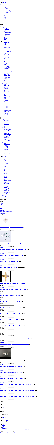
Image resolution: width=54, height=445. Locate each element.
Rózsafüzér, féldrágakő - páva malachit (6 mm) (10, 243)
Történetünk (7, 7)
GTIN (1, 207)
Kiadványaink (5, 9)
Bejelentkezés (4, 2)
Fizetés (5, 18)
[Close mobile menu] (0, 118)
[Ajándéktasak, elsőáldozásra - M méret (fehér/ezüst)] (1, 376)
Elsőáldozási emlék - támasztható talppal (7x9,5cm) (11, 307)
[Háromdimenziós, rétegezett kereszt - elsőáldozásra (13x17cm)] (5, 281)
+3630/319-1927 (4, 417)
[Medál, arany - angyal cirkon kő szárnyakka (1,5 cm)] (2, 253)
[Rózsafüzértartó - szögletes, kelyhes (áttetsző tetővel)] (5, 225)
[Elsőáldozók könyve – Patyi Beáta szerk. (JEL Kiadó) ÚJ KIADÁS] (2, 342)
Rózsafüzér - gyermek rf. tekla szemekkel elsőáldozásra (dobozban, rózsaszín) (17, 390)
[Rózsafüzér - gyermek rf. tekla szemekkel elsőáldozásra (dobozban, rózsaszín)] (2, 388)
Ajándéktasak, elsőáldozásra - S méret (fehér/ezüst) (11, 372)
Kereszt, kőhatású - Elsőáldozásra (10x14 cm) (10, 295)
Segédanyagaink (7, 34)
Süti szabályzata (6, 38)
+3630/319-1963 (12, 421)
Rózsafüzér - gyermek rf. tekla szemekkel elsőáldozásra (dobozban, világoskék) (17, 396)
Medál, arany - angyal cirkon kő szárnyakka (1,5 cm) (11, 255)
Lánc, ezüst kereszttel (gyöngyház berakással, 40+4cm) (12, 325)
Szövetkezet (5, 28)
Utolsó (3, 407)
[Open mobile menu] (0, 117)
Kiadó (3, 6)
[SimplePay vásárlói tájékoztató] (27, 429)
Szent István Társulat (3, 212)
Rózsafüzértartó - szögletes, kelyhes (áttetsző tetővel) (11, 227)
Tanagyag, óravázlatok (8, 11)
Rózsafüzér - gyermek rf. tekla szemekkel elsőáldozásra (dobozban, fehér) (16, 384)
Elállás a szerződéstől (5, 428)
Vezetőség (6, 8)
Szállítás (5, 17)
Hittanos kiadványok (8, 10)
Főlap (3, 195)
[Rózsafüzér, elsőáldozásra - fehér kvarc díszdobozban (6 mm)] (2, 247)
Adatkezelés (3, 425)
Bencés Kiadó (2, 210)
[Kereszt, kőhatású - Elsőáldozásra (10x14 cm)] (2, 293)
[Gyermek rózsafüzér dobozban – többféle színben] (5, 358)
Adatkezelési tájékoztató (7, 16)
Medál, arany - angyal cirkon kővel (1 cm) (9, 261)
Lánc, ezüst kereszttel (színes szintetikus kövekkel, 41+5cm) (13, 331)
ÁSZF (4, 15)
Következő (3, 406)
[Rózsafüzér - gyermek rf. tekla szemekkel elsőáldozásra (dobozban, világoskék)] (2, 394)
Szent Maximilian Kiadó (3, 213)
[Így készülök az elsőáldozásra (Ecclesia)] (2, 265)
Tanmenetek (7, 12)
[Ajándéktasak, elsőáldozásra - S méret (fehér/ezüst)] (1, 370)
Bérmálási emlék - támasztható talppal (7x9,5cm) (11, 301)
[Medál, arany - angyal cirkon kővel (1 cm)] (2, 259)
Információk (3, 14)
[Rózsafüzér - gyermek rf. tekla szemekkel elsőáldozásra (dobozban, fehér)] (2, 382)
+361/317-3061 (4, 421)
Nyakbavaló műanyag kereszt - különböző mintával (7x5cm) (13, 289)
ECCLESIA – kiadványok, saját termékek (6, 211)
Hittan (4, 31)
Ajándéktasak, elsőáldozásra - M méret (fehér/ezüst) (11, 378)
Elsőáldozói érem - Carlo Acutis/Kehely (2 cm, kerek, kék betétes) (14, 338)
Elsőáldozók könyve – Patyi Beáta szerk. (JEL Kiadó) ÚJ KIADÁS (14, 344)
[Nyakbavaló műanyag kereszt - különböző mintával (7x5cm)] (2, 287)
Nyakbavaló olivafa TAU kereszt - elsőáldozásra (10, 319)
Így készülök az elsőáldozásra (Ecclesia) (9, 267)
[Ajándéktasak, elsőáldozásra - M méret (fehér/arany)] (1, 364)
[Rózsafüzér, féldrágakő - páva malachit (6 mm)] (5, 241)
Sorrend (1, 208)
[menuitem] (3, 41)
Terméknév (1, 203)
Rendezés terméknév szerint (4, 202)
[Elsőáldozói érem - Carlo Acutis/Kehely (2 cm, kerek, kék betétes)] (2, 336)
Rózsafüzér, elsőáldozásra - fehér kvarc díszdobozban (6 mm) (13, 249)
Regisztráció (3, 3)
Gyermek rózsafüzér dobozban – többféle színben (11, 360)
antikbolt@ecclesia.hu (5, 420)
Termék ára (1, 206)
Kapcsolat (5, 13)
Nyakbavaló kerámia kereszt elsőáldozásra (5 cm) (11, 313)
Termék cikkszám (2, 204)
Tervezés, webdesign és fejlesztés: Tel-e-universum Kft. (7, 432)
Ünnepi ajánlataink (4, 196)
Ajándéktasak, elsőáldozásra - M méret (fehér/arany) (11, 366)
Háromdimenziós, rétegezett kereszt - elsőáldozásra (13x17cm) (14, 283)
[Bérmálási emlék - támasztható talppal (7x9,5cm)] (2, 299)
